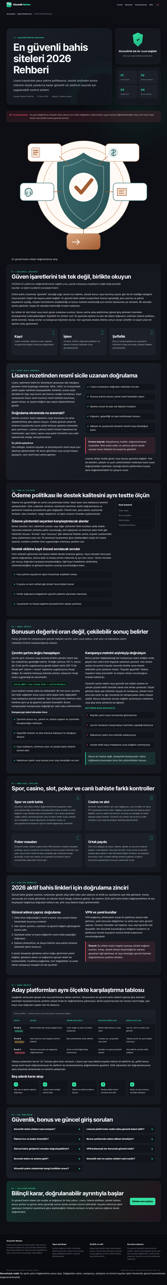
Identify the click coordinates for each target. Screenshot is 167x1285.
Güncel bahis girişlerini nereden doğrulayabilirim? (41, 1148)
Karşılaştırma (141, 5)
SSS (151, 5)
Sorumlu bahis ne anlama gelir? (31, 1158)
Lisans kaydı (123, 510)
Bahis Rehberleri (25, 14)
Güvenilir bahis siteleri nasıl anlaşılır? (34, 1129)
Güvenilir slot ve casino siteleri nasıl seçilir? (111, 1158)
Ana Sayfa (11, 14)
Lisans (120, 5)
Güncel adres (124, 520)
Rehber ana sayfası (142, 1201)
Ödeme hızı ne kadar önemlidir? (31, 1139)
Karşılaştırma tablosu (127, 525)
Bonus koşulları (125, 515)
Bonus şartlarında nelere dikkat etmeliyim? (110, 1139)
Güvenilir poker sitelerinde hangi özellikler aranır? (41, 1168)
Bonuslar (129, 5)
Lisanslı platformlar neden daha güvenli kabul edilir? (115, 1129)
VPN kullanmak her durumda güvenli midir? (110, 1148)
